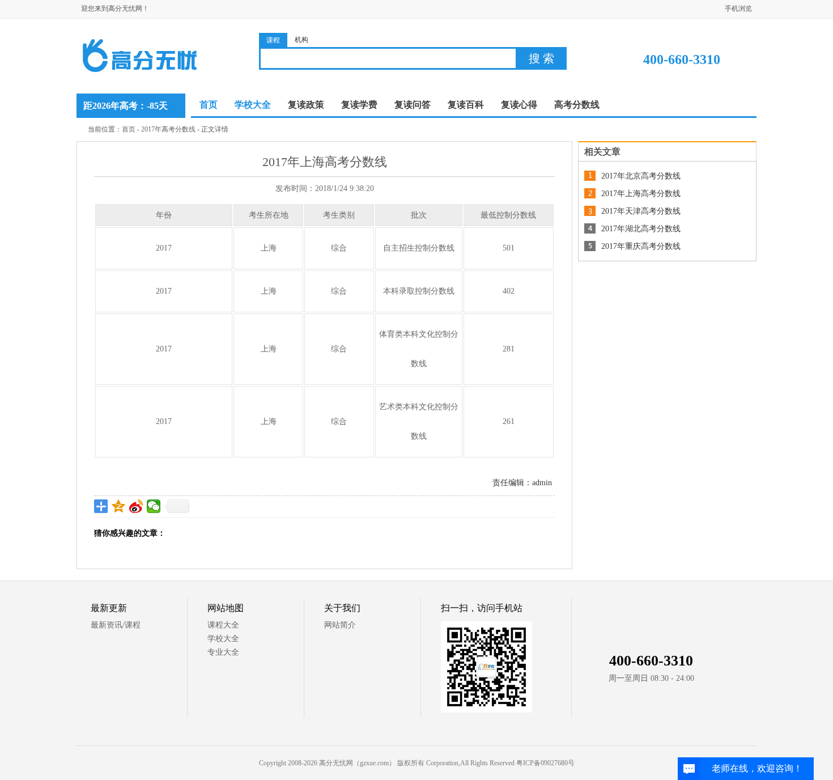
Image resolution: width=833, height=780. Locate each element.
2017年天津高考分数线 (641, 211)
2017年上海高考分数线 (641, 193)
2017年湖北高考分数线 (641, 228)
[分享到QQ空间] (119, 506)
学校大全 (223, 638)
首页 (208, 104)
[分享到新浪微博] (136, 506)
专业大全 (223, 652)
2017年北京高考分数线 (641, 176)
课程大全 (223, 625)
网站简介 (340, 625)
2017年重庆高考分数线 (641, 246)
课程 (273, 40)
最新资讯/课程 (116, 625)
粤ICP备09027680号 (545, 763)
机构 (301, 40)
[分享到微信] (154, 506)
